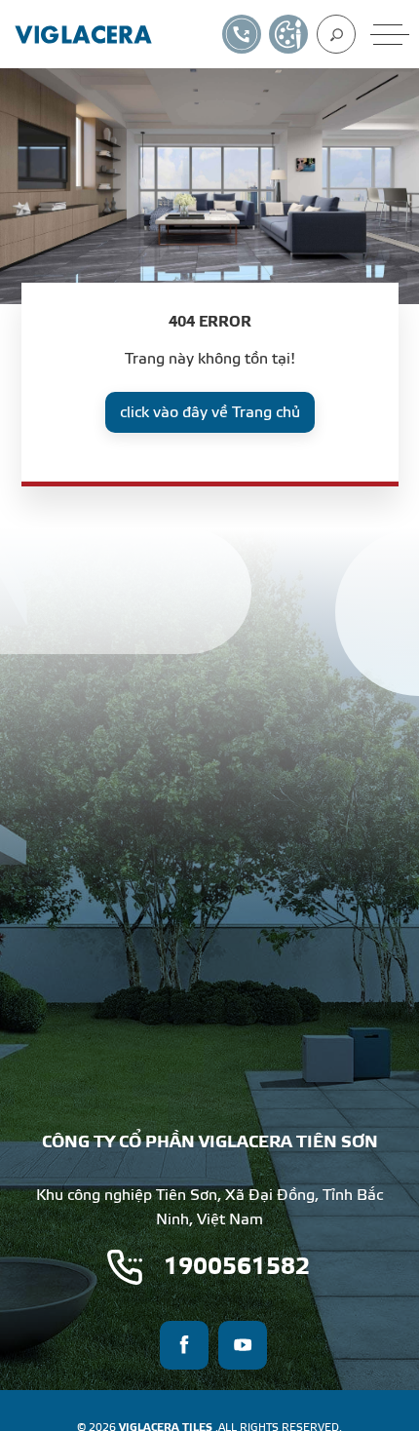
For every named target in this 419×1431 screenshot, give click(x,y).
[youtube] (242, 1345)
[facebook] (184, 1345)
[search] (336, 34)
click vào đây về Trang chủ (210, 412)
